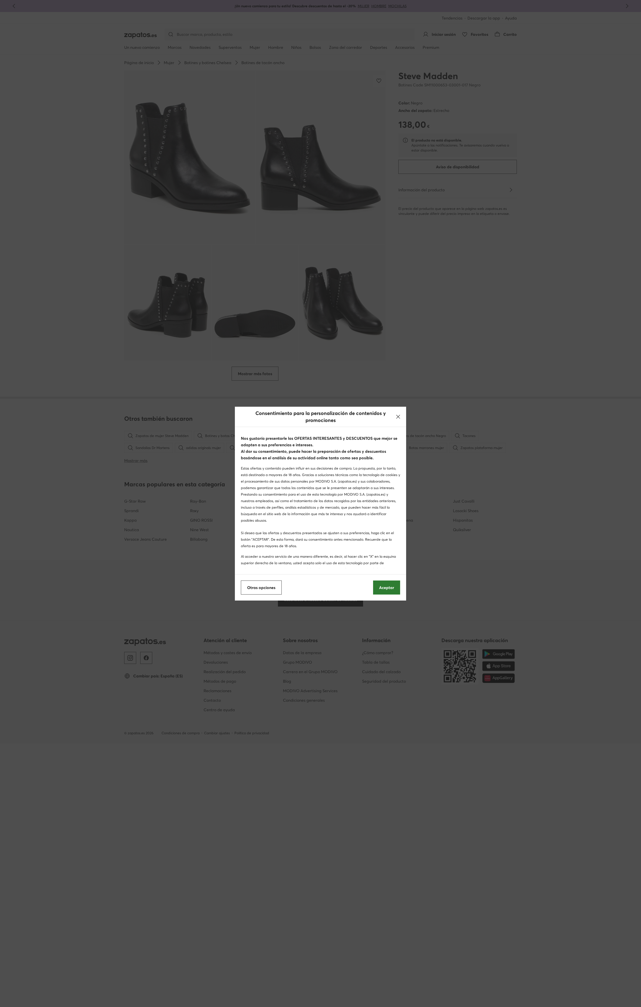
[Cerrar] (398, 417)
